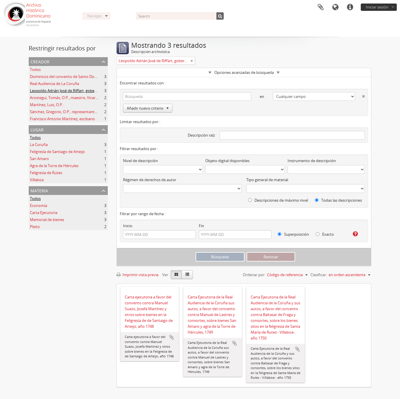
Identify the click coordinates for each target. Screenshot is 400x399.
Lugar (37, 129)
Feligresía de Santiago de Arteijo (57, 151)
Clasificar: (318, 274)
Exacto (327, 234)
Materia (39, 190)
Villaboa (37, 179)
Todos (35, 69)
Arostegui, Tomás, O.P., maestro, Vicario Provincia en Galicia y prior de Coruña (97, 97)
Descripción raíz (201, 135)
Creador (39, 61)
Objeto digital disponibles (227, 160)
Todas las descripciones (341, 200)
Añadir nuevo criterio (145, 108)
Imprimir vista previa (140, 274)
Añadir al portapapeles (172, 337)
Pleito (35, 226)
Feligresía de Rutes (46, 172)
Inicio (127, 225)
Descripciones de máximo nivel (281, 200)
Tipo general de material (267, 179)
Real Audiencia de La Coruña (54, 83)
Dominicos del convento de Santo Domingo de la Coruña (79, 76)
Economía (38, 205)
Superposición (296, 234)
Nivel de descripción (140, 160)
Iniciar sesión (377, 7)
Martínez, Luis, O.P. (46, 104)
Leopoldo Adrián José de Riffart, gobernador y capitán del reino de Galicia (93, 90)
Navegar (94, 15)
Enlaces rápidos (350, 7)
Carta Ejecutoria (43, 212)
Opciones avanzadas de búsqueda (244, 72)
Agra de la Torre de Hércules (54, 165)
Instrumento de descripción (312, 160)
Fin (201, 225)
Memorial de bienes (47, 219)
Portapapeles (320, 7)
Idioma (335, 7)
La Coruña (39, 144)
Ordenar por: (254, 274)
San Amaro (39, 158)
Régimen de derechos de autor (149, 179)
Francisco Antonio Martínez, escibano (62, 118)
